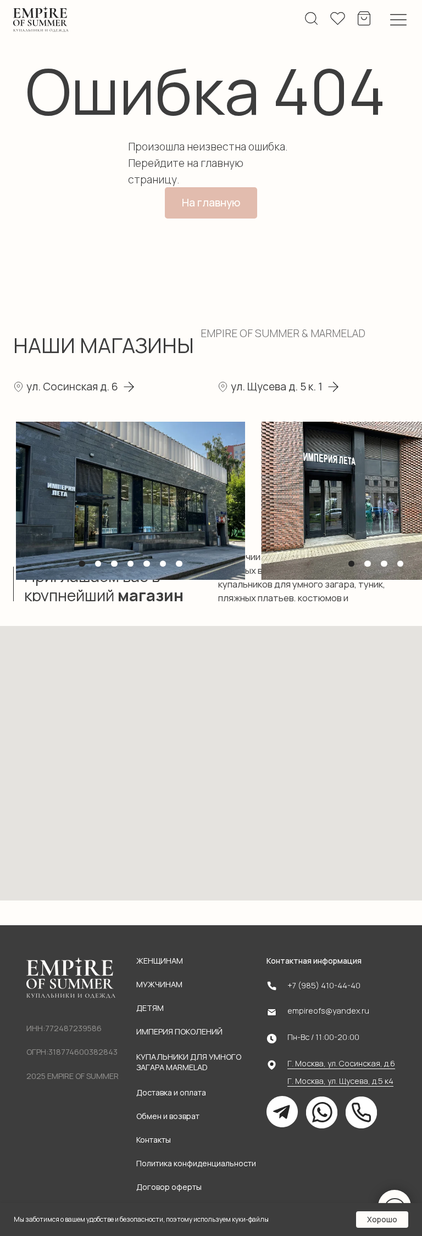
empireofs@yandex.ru (328, 1010)
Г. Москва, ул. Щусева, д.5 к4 (340, 1081)
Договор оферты (169, 1187)
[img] (41, 20)
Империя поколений (179, 1031)
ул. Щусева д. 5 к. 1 (277, 386)
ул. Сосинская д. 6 (72, 386)
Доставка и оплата (171, 1092)
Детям (150, 1008)
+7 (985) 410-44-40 (323, 985)
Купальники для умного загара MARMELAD (188, 1062)
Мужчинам (159, 984)
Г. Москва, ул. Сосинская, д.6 (341, 1063)
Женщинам (159, 960)
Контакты (153, 1139)
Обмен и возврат (167, 1116)
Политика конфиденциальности (196, 1163)
